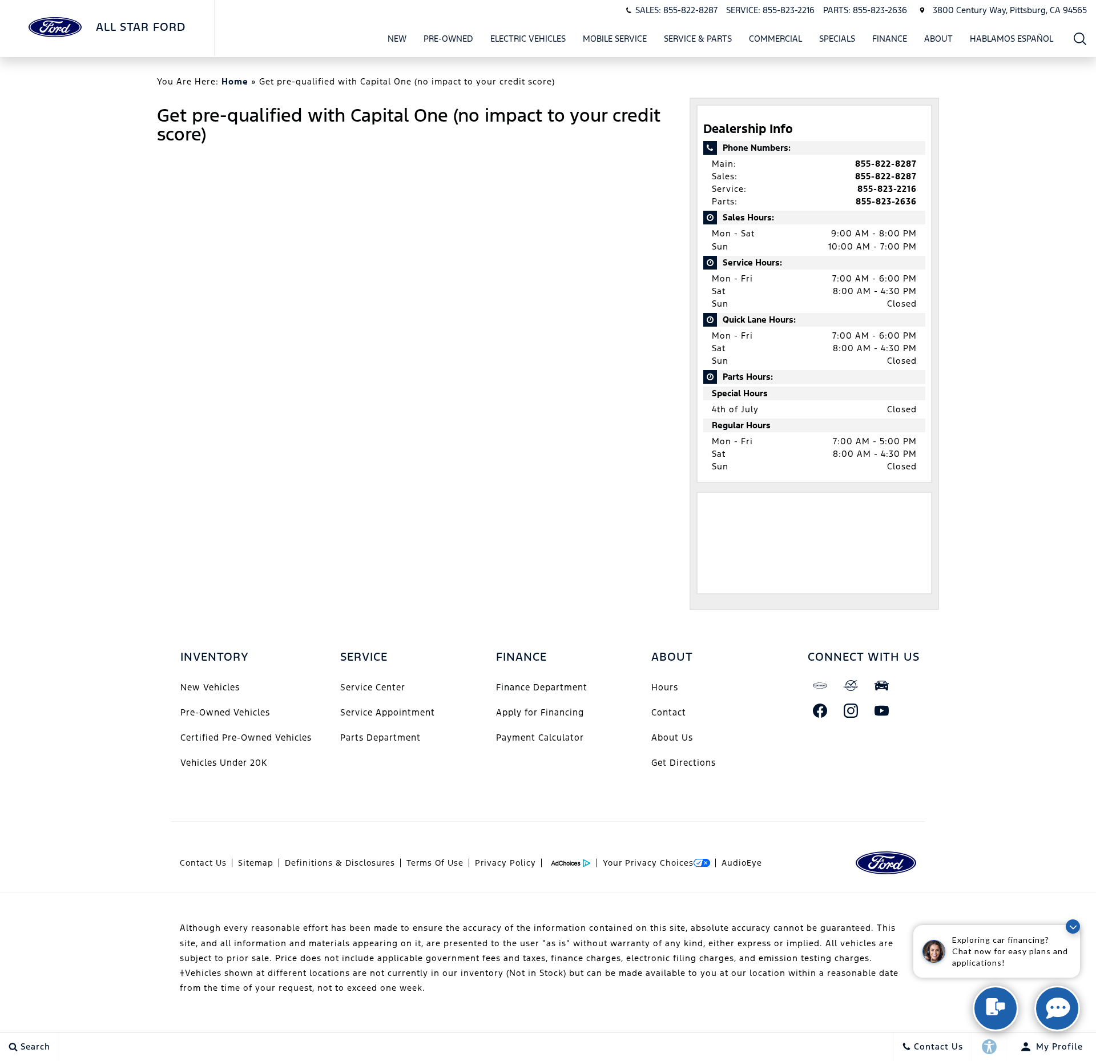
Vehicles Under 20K (223, 762)
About (938, 38)
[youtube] (881, 710)
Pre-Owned (448, 38)
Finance (889, 38)
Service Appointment (387, 712)
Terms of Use (435, 863)
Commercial (775, 38)
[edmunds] (881, 685)
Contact (668, 712)
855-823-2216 (887, 188)
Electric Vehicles (528, 38)
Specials (837, 38)
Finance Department (541, 687)
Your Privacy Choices (648, 863)
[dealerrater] (851, 685)
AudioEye (742, 863)
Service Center (372, 687)
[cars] (820, 685)
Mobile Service (615, 38)
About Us (672, 737)
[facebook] (820, 710)
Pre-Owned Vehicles (225, 712)
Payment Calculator (540, 737)
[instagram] (851, 710)
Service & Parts (698, 38)
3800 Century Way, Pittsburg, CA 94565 (1010, 10)
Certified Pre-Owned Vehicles (246, 737)
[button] (1080, 38)
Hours (664, 687)
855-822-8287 (886, 163)
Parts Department (380, 737)
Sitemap (255, 863)
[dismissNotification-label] (1073, 926)
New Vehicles (210, 687)
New (397, 38)
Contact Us (203, 863)
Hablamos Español (1011, 38)
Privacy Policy (505, 863)
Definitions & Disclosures (340, 863)
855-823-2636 (886, 201)
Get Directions (683, 762)
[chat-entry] (995, 1008)
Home (234, 81)
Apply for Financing (540, 712)
